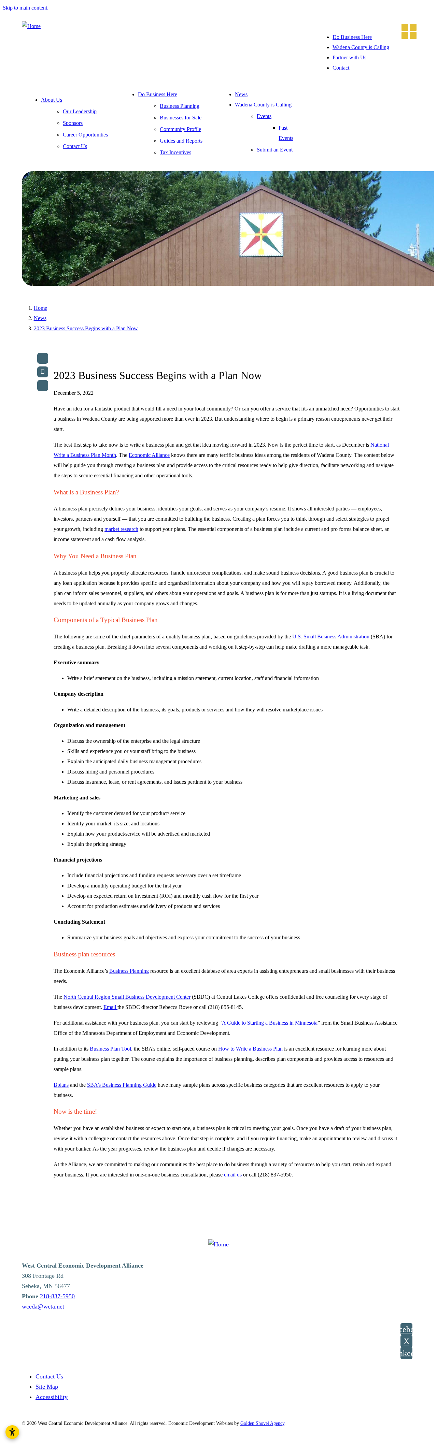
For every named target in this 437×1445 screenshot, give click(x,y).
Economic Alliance (149, 455)
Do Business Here (352, 37)
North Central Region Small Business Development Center (127, 997)
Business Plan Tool (110, 1049)
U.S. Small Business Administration (330, 636)
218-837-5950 (57, 1296)
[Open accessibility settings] (12, 1432)
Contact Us (75, 146)
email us (233, 1174)
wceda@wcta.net (43, 1306)
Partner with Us (349, 57)
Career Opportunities (85, 135)
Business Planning (179, 106)
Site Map (47, 1386)
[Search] (42, 385)
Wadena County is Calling (361, 47)
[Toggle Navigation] (407, 29)
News (241, 94)
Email (110, 1007)
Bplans (61, 1085)
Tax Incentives (175, 152)
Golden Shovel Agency (262, 1423)
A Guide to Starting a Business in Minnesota (270, 1023)
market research (121, 529)
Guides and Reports (181, 141)
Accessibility (52, 1396)
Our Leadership (80, 111)
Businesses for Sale (180, 117)
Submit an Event (275, 150)
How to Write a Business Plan (250, 1049)
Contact (341, 68)
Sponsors (73, 123)
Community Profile (180, 129)
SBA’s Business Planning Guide (121, 1085)
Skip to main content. (25, 8)
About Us (51, 100)
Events (264, 116)
